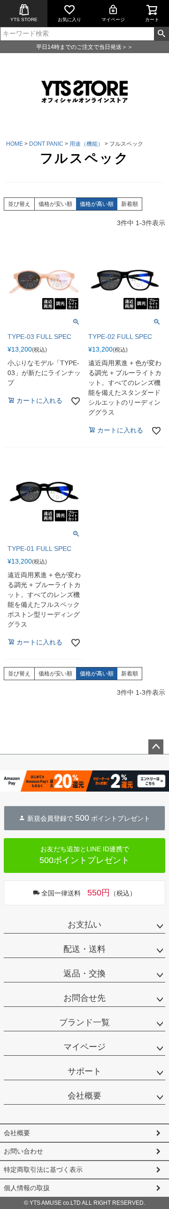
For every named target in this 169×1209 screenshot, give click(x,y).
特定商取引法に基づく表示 (43, 1169)
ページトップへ (155, 746)
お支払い (84, 924)
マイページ (113, 19)
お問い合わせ (23, 1151)
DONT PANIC (46, 144)
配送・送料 (84, 949)
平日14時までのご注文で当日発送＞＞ (84, 47)
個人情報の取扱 (27, 1188)
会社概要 (84, 1095)
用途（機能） (86, 144)
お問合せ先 (84, 998)
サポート (84, 1071)
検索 (161, 33)
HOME (14, 144)
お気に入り (69, 19)
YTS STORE (24, 19)
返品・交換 (84, 973)
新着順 (129, 204)
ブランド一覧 (84, 1022)
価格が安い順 (55, 204)
